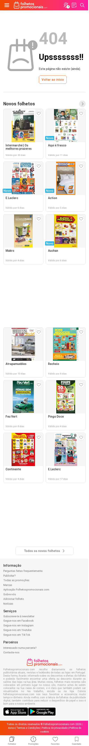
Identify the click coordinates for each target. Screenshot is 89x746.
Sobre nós (9, 594)
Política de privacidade (54, 728)
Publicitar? (9, 575)
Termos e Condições (28, 728)
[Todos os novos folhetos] (82, 104)
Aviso (11, 728)
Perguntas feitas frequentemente (22, 570)
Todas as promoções (16, 580)
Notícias (8, 603)
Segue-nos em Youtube (17, 630)
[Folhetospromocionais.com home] (30, 5)
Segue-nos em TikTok (16, 634)
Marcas (7, 585)
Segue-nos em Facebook (18, 620)
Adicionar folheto (13, 598)
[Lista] (74, 5)
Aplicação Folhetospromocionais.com (26, 589)
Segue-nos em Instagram (18, 625)
